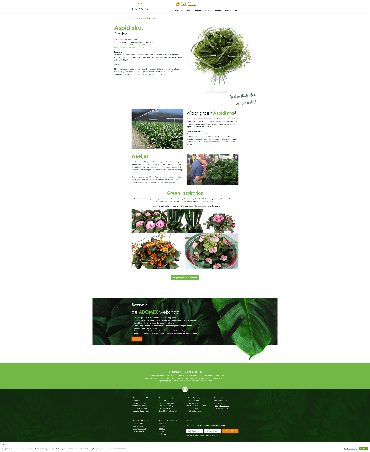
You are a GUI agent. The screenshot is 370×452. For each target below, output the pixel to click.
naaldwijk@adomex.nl (168, 411)
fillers (183, 381)
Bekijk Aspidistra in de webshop (185, 278)
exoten (202, 376)
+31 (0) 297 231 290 (140, 408)
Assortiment (179, 10)
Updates (162, 426)
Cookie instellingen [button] (350, 449)
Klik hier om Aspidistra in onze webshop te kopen (131, 47)
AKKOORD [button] (363, 448)
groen (171, 381)
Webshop (228, 10)
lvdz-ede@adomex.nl (223, 408)
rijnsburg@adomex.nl (195, 411)
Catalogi (208, 10)
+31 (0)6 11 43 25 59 (222, 406)
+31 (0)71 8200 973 (194, 408)
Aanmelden (230, 431)
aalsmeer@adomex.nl (141, 411)
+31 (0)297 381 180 (139, 429)
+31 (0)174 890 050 (167, 408)
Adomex (198, 10)
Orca (188, 10)
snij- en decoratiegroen (190, 376)
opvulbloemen (219, 376)
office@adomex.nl (139, 431)
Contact (218, 10)
